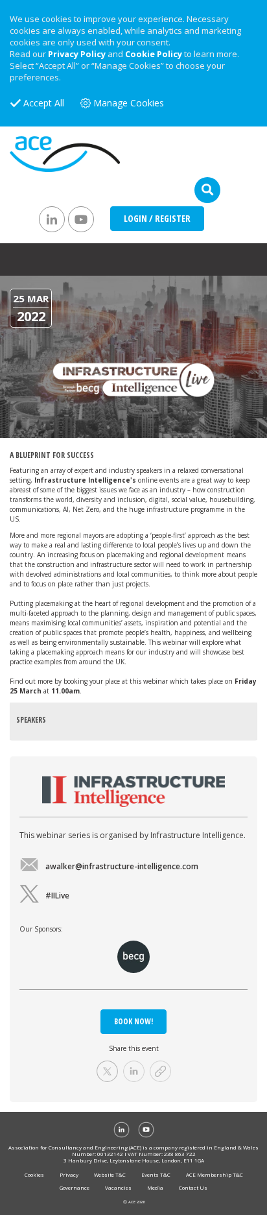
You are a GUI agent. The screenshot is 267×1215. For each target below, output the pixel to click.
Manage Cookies (128, 103)
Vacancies (118, 1187)
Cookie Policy (153, 54)
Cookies (34, 1174)
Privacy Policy (77, 54)
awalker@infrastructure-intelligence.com (121, 866)
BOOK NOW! (133, 1021)
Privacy (69, 1174)
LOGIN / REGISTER (157, 218)
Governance (74, 1187)
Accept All (43, 103)
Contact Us (193, 1187)
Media (155, 1187)
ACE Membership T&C (214, 1174)
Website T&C (110, 1174)
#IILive (57, 895)
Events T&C (155, 1174)
